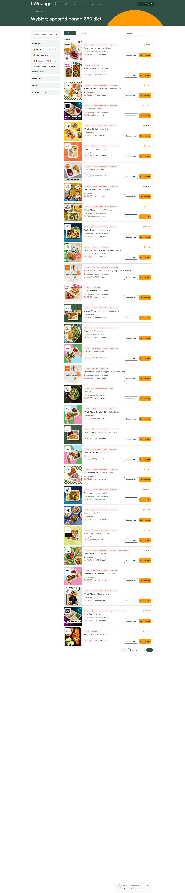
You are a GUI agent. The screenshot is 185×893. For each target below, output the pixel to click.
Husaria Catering (104, 210)
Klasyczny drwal (91, 473)
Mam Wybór (89, 109)
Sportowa (88, 392)
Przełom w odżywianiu (109, 311)
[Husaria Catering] (67, 207)
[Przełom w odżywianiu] (67, 308)
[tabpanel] (108, 344)
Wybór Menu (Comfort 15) (95, 412)
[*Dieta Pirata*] (67, 227)
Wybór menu (89, 533)
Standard (88, 149)
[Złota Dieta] (67, 328)
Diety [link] (42, 11)
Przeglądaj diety (94, 4)
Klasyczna (88, 634)
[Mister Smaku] (67, 186)
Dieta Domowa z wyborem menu (98, 250)
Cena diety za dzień (39, 92)
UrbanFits (104, 129)
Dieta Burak (100, 351)
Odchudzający (90, 230)
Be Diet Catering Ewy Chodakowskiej (115, 270)
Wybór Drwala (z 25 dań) (95, 88)
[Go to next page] (149, 650)
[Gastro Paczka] (67, 146)
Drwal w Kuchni (114, 88)
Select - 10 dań (90, 270)
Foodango (34, 11)
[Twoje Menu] (67, 166)
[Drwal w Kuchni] (67, 85)
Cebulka (118, 250)
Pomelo (109, 48)
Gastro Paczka (100, 149)
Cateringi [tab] (82, 33)
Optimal (87, 372)
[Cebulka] (67, 247)
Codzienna (88, 351)
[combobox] (139, 33)
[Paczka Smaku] (67, 631)
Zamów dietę (144, 4)
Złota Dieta (99, 331)
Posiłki (34, 85)
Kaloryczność (37, 78)
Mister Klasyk (90, 190)
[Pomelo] (67, 45)
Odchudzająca (90, 452)
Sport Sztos (89, 614)
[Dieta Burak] (67, 348)
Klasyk (87, 513)
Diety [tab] (70, 33)
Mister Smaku (104, 190)
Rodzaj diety (36, 43)
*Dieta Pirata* (105, 230)
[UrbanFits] (67, 126)
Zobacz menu (131, 55)
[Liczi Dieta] (67, 65)
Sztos (99, 109)
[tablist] (76, 33)
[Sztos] (67, 106)
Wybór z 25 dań (91, 129)
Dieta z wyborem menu (94, 48)
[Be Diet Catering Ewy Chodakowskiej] (67, 267)
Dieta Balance (90, 432)
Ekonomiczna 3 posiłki (94, 574)
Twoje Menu (99, 169)
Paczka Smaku (101, 634)
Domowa (88, 169)
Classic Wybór (90, 311)
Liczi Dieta (104, 68)
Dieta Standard (90, 291)
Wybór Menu (89, 210)
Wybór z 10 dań (91, 68)
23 (144, 650)
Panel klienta (130, 4)
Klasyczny (88, 493)
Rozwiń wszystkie (38, 71)
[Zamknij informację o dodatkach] (148, 885)
